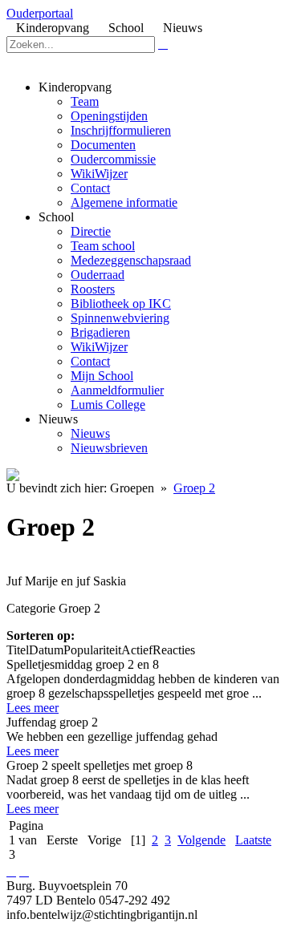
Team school (103, 246)
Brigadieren (100, 332)
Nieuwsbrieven (109, 448)
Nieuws (90, 433)
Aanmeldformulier (117, 390)
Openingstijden (109, 116)
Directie (91, 231)
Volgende (201, 840)
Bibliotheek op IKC (121, 303)
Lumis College (108, 404)
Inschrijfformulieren (121, 130)
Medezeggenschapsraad (131, 260)
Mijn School (102, 375)
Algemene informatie (124, 202)
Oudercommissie (113, 159)
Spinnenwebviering (120, 318)
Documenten (103, 145)
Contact (90, 188)
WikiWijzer (99, 173)
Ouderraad (97, 274)
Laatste (253, 840)
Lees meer (32, 707)
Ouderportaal (39, 13)
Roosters (93, 289)
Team (85, 101)
